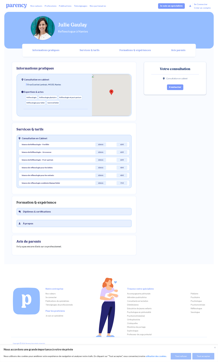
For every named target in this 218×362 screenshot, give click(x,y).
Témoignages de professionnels (59, 305)
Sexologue (195, 312)
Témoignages (80, 6)
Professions (51, 6)
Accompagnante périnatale (138, 294)
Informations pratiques (45, 50)
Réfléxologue (196, 308)
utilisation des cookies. (156, 356)
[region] (109, 353)
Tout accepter (203, 356)
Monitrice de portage (136, 327)
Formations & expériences (135, 50)
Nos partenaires (98, 6)
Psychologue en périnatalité (139, 312)
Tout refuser (181, 356)
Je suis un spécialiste (171, 6)
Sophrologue (132, 331)
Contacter (175, 87)
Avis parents (178, 50)
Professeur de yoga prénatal (139, 334)
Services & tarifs (90, 50)
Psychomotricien (198, 305)
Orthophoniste (133, 320)
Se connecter (51, 297)
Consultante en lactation (137, 301)
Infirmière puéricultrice (137, 297)
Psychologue (196, 301)
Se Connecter (201, 4)
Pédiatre (194, 294)
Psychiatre (195, 297)
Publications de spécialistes (57, 301)
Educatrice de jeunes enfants (139, 308)
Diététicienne (133, 305)
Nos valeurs (36, 6)
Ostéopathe (132, 323)
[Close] (215, 347)
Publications (65, 6)
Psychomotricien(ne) (136, 316)
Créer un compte (202, 8)
